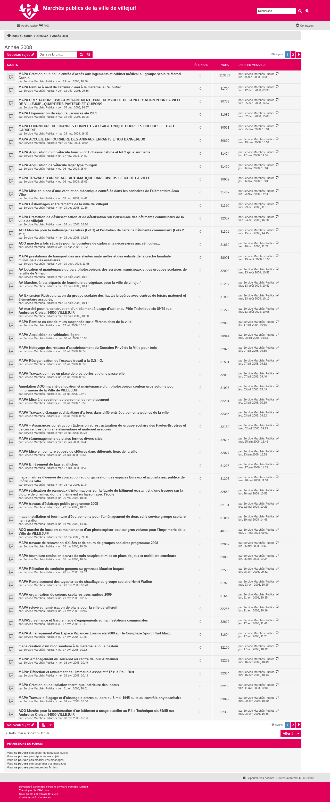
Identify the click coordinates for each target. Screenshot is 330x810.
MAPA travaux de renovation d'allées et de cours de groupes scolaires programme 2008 (88, 543)
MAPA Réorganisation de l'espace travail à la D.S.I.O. (61, 361)
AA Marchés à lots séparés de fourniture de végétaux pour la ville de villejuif (80, 283)
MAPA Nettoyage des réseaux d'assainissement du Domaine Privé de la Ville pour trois (88, 348)
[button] (298, 55)
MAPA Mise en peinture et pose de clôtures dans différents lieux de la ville (78, 451)
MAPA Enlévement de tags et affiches (48, 464)
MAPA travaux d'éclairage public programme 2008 (58, 504)
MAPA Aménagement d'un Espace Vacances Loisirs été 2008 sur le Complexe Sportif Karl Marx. (95, 633)
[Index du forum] (29, 10)
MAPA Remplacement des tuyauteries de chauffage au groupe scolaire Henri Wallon (85, 582)
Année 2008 (18, 47)
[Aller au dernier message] (277, 73)
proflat (29, 793)
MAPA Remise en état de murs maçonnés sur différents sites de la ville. (76, 322)
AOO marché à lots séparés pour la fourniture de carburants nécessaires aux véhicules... (89, 243)
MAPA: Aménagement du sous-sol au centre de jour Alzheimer (68, 659)
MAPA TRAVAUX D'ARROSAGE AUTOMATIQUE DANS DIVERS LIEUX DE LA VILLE (84, 178)
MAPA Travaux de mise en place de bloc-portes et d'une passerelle (72, 373)
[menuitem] (44, 25)
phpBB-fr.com (41, 790)
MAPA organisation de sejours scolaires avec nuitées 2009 (65, 594)
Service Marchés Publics (39, 81)
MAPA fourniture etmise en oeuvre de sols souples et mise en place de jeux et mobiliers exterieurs (97, 556)
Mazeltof (46, 793)
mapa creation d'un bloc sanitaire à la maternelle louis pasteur (68, 646)
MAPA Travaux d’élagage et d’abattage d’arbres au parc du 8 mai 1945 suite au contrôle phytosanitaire (100, 698)
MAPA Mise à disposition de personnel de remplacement (64, 400)
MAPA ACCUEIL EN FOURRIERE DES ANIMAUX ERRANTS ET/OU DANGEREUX (82, 139)
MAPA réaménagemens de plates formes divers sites (60, 439)
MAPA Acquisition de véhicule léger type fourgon (58, 165)
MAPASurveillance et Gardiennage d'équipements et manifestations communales (83, 620)
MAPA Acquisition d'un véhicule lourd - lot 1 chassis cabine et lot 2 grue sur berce (84, 152)
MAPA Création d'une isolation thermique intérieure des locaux (69, 685)
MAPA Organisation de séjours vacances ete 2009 (58, 113)
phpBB (41, 786)
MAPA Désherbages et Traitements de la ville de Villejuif (63, 204)
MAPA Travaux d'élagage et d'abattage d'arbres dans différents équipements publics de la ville (94, 412)
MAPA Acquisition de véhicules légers (49, 335)
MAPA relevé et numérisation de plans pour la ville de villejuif (68, 607)
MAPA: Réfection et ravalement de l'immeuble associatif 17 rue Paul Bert (76, 672)
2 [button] (293, 54)
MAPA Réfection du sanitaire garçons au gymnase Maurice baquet (71, 569)
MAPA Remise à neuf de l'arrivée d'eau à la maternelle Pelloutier (70, 87)
